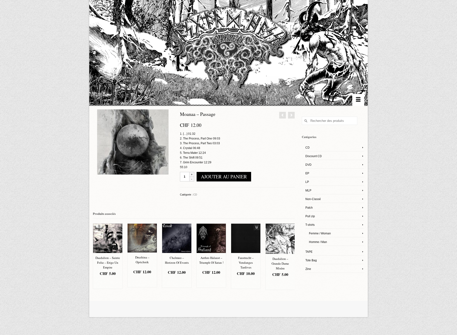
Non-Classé (313, 199)
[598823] (133, 142)
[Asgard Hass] (228, 50)
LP (307, 182)
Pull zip (310, 216)
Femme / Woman (320, 233)
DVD (308, 164)
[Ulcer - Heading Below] (291, 115)
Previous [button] (97, 259)
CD (195, 194)
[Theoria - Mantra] (282, 115)
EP (307, 173)
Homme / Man (318, 242)
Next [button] (290, 259)
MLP (308, 190)
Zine (308, 269)
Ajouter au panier (224, 176)
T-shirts (310, 225)
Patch (309, 207)
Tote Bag (311, 260)
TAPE (309, 251)
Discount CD (313, 156)
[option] (107, 256)
